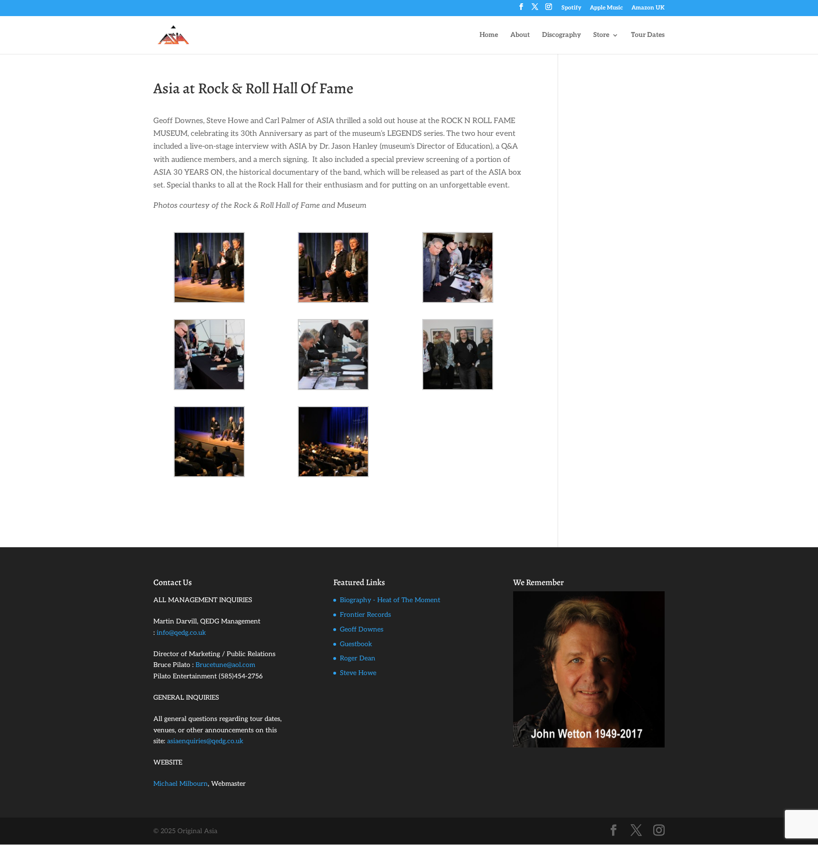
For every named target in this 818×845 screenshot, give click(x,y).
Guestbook (356, 644)
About (520, 35)
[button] (215, 267)
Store (601, 35)
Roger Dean (357, 658)
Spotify (571, 8)
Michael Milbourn (180, 784)
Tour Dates (648, 35)
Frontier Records (365, 615)
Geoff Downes (361, 629)
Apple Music (606, 8)
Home (489, 35)
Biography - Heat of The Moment (390, 600)
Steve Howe (358, 673)
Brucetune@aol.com (225, 665)
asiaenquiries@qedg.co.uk (205, 741)
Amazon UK (648, 8)
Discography (561, 35)
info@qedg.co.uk (181, 633)
